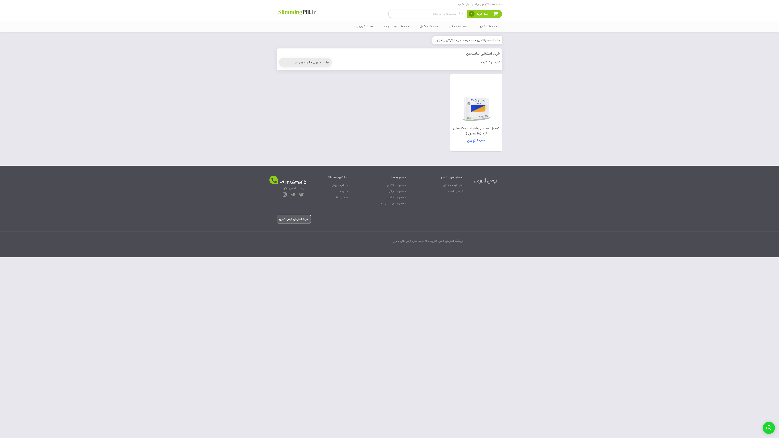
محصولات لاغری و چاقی (487, 4)
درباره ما (343, 191)
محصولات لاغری (488, 26)
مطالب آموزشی (339, 185)
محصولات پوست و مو (396, 26)
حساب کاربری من (363, 26)
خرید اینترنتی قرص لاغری (294, 219)
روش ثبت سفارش (453, 185)
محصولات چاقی (458, 26)
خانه (497, 40)
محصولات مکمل (429, 26)
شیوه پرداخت (456, 191)
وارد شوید (463, 4)
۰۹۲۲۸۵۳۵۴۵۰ (294, 182)
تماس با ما (342, 197)
